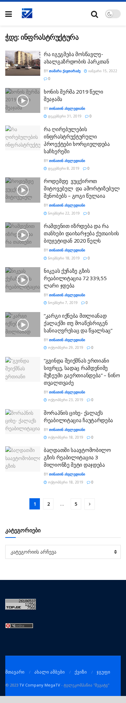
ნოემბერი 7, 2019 (62, 302)
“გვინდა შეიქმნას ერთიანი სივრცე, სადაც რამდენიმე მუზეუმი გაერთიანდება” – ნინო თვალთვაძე (82, 371)
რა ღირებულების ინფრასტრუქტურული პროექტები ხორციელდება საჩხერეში (77, 140)
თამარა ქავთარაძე (64, 70)
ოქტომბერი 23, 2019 (65, 399)
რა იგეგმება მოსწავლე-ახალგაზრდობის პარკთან (76, 57)
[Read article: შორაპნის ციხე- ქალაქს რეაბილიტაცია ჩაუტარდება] (22, 421)
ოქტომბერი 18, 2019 (65, 437)
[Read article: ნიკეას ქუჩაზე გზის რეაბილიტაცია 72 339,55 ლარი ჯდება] (22, 279)
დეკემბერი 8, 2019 (63, 168)
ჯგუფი (103, 672)
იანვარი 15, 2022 (102, 70)
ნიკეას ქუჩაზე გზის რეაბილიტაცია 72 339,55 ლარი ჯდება (75, 278)
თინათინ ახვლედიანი (67, 108)
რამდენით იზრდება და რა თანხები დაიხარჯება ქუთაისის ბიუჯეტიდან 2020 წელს (81, 233)
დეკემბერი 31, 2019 (64, 116)
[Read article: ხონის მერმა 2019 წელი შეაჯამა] (22, 100)
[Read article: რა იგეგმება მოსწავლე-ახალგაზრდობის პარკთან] (22, 63)
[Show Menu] (8, 14)
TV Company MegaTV (39, 685)
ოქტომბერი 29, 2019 (65, 347)
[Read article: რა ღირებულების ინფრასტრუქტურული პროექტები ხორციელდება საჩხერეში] (22, 138)
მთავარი (14, 672)
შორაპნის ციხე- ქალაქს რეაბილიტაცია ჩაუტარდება (78, 416)
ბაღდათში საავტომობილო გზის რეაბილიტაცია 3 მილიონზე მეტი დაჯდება (77, 457)
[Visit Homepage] (27, 14)
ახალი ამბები (49, 672)
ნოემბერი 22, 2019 (63, 213)
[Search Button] (94, 14)
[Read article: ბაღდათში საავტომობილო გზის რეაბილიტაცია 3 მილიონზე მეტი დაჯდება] (22, 459)
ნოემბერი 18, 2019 (63, 258)
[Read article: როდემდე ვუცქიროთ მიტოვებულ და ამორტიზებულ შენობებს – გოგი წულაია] (22, 190)
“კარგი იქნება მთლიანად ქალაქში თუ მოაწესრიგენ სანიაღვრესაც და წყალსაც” (78, 323)
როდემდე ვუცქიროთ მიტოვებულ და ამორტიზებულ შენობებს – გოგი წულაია (82, 188)
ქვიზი (81, 672)
